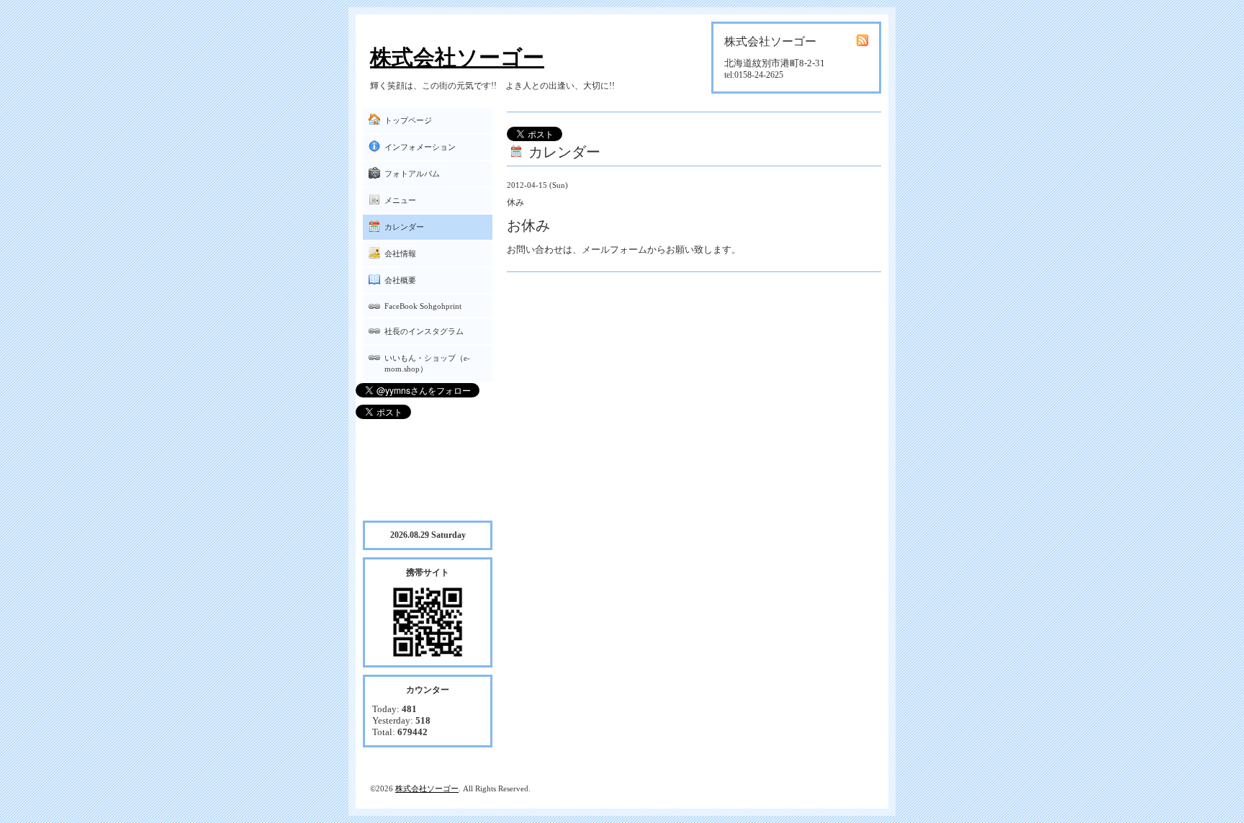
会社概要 (400, 280)
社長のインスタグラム (424, 331)
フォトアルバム (412, 173)
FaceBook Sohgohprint (422, 306)
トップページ (408, 120)
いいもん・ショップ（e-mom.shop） (427, 363)
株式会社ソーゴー (457, 57)
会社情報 (400, 253)
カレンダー (404, 226)
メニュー (400, 200)
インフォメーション (420, 147)
